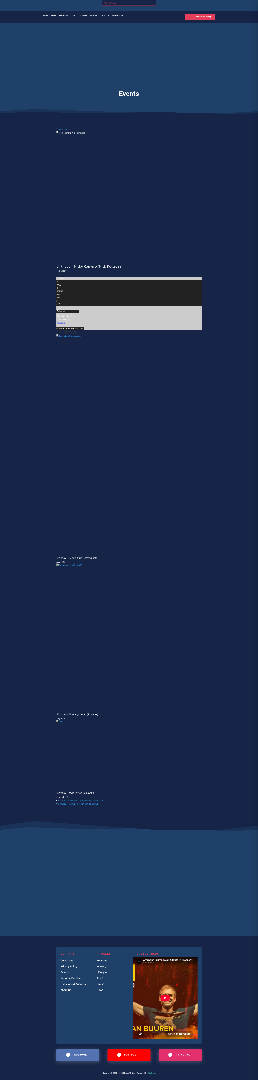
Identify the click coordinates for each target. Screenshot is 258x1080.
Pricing (94, 16)
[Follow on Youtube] (207, 2)
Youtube (130, 1054)
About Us (105, 16)
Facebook (80, 1054)
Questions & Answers (73, 984)
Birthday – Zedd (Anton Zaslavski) (75, 792)
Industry (101, 966)
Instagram (183, 1054)
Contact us (66, 960)
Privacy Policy (68, 966)
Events (83, 16)
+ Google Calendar (64, 328)
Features (63, 16)
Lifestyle (102, 972)
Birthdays (60, 323)
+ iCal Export (78, 328)
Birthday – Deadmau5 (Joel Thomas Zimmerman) (80, 800)
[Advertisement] (129, 60)
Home (45, 16)
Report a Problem (70, 978)
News (53, 16)
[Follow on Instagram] (202, 2)
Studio (100, 984)
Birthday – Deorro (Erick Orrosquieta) (77, 558)
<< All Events (62, 129)
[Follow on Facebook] (197, 2)
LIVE (73, 16)
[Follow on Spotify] (213, 2)
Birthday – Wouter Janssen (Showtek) (77, 714)
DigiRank (152, 1073)
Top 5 (100, 978)
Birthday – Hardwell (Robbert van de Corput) (79, 804)
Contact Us (117, 16)
